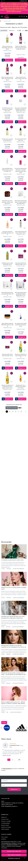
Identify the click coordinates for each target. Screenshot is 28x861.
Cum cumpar (4, 837)
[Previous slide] (1, 727)
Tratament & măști (7, 50)
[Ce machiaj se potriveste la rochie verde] (14, 551)
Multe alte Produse (10, 9)
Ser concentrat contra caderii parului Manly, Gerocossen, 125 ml (20, 325)
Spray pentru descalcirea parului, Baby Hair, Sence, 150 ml (7, 233)
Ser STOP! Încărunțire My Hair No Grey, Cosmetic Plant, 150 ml (7, 109)
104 (20, 6)
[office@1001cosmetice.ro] (2, 1)
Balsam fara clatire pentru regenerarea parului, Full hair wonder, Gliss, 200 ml (20, 48)
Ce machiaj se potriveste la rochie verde (12, 560)
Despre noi (4, 817)
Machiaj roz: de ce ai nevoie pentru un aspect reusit (13, 588)
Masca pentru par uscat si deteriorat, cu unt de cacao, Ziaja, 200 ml (7, 202)
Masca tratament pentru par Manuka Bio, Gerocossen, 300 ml (7, 325)
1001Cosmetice (5, 829)
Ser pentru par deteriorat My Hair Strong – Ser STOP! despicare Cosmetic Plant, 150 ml (20, 170)
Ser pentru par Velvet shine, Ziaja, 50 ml (20, 140)
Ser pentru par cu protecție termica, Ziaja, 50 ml (7, 140)
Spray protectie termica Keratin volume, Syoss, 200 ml (20, 79)
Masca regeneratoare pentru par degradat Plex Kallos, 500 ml (7, 294)
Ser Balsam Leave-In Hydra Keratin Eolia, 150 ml (7, 264)
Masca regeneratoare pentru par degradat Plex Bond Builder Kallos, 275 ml (20, 294)
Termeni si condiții (6, 821)
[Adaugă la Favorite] (11, 43)
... (15, 759)
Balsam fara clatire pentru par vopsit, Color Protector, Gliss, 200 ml (7, 79)
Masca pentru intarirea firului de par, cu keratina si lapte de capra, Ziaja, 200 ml (20, 202)
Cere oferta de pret (20, 60)
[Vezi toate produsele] (22, 30)
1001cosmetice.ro (7, 768)
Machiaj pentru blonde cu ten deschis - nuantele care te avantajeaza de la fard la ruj (13, 646)
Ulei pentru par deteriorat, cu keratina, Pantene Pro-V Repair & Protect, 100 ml (7, 387)
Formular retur (5, 819)
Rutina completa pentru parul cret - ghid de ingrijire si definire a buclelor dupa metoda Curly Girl (13, 703)
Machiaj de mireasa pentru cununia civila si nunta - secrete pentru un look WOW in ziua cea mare (13, 673)
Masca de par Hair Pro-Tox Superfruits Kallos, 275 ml (20, 264)
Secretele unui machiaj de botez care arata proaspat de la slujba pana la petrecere (13, 617)
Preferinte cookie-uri (14, 858)
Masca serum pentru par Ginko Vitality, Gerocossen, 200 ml (7, 48)
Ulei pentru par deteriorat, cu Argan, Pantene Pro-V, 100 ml (21, 356)
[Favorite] (22, 16)
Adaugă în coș (8, 60)
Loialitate (3, 839)
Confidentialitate (5, 823)
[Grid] (20, 30)
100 (19, 759)
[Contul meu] (24, 16)
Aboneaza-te (14, 789)
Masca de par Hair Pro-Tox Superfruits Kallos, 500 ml (7, 355)
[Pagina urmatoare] (25, 411)
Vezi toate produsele (11, 407)
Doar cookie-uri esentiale (14, 855)
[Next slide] (27, 727)
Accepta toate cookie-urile (14, 851)
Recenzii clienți (5, 825)
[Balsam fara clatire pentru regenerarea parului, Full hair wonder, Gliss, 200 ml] (21, 39)
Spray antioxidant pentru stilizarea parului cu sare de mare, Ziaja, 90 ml (7, 170)
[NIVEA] (6, 730)
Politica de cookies (12, 844)
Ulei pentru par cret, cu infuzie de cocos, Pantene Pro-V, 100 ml (21, 387)
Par (7, 712)
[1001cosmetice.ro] (7, 16)
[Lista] (18, 30)
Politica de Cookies (6, 827)
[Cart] (26, 16)
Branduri (4, 722)
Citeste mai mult (7, 755)
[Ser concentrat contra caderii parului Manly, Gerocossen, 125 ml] (21, 316)
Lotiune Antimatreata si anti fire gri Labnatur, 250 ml (20, 232)
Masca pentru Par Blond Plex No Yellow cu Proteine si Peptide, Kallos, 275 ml (20, 109)
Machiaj (9, 568)
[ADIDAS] (21, 730)
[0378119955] (4, 1)
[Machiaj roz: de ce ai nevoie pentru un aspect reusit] (14, 579)
